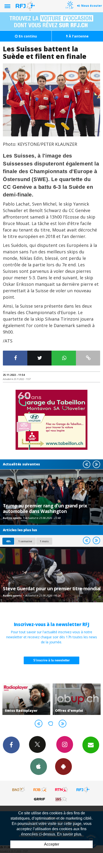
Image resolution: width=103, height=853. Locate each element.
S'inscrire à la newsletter (51, 660)
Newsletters (90, 745)
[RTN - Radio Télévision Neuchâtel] (61, 790)
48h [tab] (8, 541)
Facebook (11, 745)
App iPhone (38, 766)
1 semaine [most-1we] (25, 541)
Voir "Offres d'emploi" (77, 699)
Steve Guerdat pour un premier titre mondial (52, 588)
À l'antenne (78, 36)
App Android (63, 766)
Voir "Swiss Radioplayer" (26, 699)
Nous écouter (91, 6)
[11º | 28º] (69, 0)
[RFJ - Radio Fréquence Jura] (83, 790)
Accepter (51, 844)
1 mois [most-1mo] (44, 541)
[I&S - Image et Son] (61, 799)
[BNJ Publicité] (19, 790)
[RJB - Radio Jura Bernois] (40, 790)
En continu (27, 36)
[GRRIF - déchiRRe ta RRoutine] (40, 799)
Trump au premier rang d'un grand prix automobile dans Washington (45, 508)
